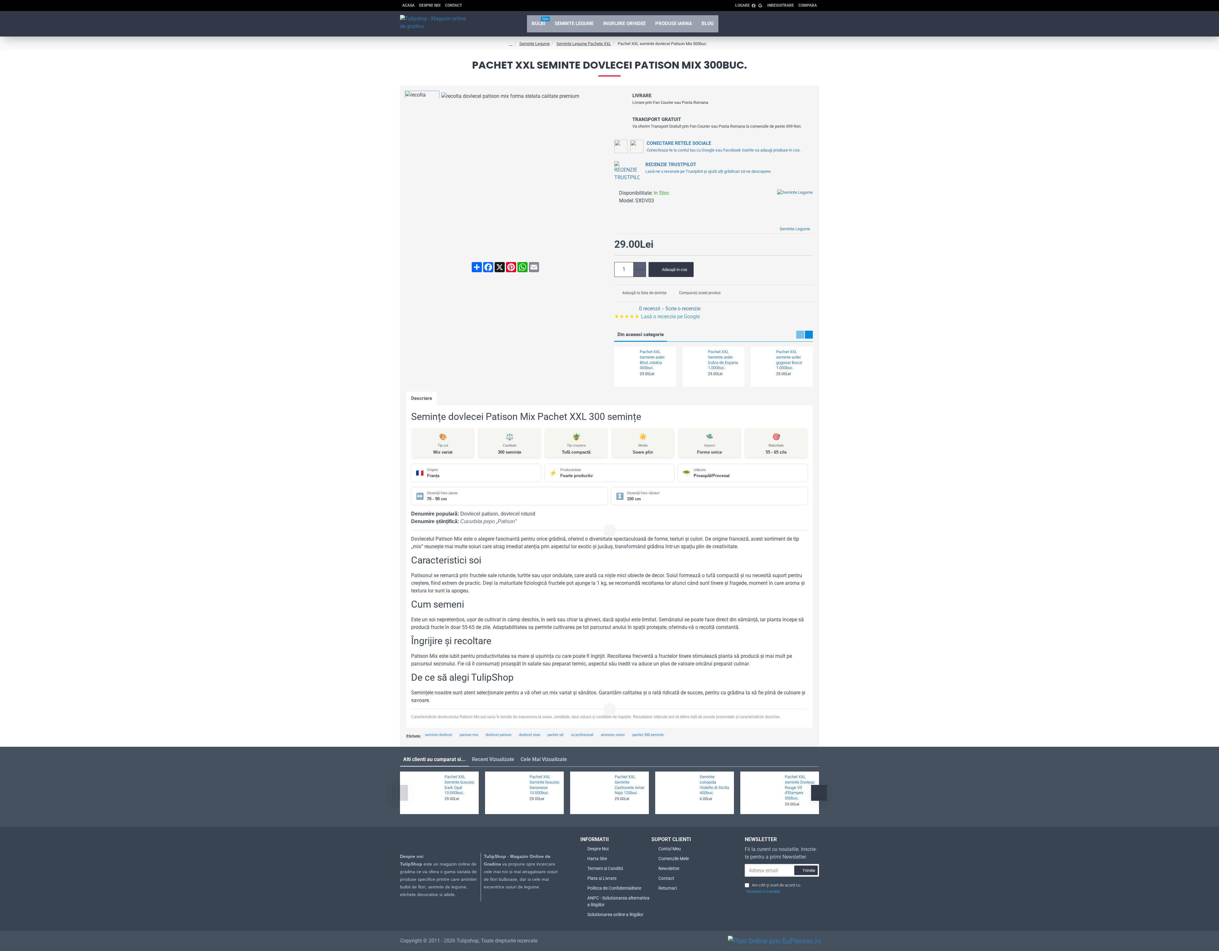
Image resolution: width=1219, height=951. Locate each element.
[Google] (493, 906)
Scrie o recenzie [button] (682, 309)
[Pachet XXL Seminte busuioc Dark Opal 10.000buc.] (421, 793)
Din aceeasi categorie (640, 334)
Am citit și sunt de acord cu (773, 888)
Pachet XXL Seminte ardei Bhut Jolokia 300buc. (652, 359)
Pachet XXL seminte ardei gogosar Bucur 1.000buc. (789, 359)
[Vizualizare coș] (809, 23)
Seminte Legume (534, 43)
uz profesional (582, 735)
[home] (511, 43)
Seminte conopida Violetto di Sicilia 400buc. (714, 784)
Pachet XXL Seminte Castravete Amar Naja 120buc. (629, 784)
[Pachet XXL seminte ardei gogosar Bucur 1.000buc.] (762, 358)
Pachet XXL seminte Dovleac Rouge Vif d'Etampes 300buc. (800, 787)
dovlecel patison (498, 735)
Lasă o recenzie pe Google (657, 316)
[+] (639, 266)
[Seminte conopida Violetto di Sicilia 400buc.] (676, 793)
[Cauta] (791, 24)
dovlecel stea (529, 735)
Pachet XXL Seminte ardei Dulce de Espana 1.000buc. (723, 359)
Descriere (421, 398)
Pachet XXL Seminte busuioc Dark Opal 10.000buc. (459, 784)
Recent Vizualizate (493, 759)
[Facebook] (468, 906)
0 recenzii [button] (649, 309)
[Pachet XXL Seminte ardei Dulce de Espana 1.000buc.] (694, 358)
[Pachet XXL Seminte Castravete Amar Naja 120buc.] (591, 793)
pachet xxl (555, 735)
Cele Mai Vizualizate (544, 759)
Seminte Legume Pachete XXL (583, 43)
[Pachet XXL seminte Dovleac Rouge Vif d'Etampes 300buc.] (762, 793)
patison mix (469, 735)
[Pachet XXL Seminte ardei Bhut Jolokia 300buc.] (626, 358)
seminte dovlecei (438, 735)
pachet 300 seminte (648, 735)
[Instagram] (480, 906)
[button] (671, 269)
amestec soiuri (613, 735)
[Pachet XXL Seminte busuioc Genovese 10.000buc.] (506, 793)
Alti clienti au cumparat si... (434, 759)
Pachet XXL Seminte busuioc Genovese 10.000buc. (545, 784)
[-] (639, 273)
